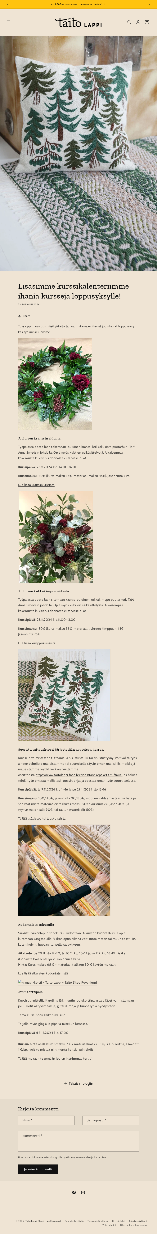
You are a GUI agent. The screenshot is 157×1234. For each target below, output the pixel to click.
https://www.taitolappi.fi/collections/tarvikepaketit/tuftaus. (79, 775)
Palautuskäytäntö (74, 1221)
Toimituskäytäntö (138, 1221)
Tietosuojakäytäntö (97, 1221)
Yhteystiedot (109, 1225)
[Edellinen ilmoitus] (7, 4)
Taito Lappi (31, 1221)
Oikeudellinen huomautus (133, 1225)
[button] (8, 22)
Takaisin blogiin (81, 1083)
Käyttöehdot (118, 1221)
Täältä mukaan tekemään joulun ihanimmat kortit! (55, 1058)
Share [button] (26, 316)
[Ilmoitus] (149, 4)
